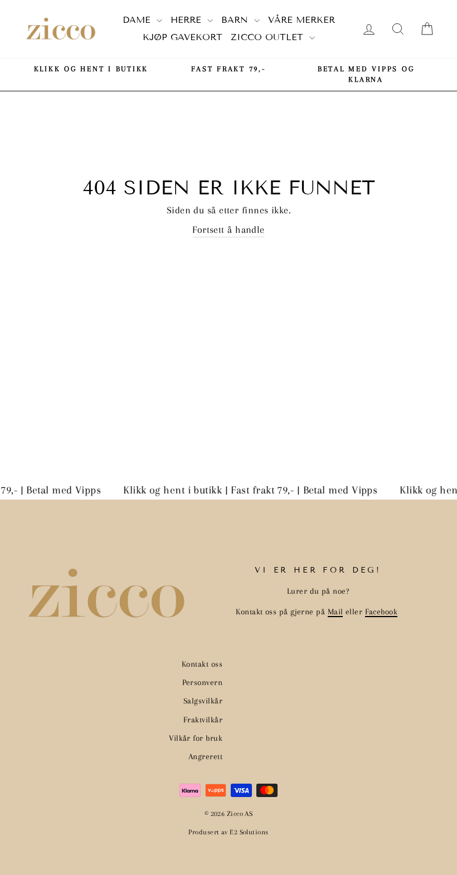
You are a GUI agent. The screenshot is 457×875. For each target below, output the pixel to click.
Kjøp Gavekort (182, 37)
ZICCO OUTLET (269, 37)
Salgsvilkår (202, 700)
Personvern (202, 682)
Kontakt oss (202, 663)
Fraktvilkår (202, 719)
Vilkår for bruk (195, 738)
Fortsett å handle (228, 229)
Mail (335, 611)
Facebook (381, 611)
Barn (236, 19)
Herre (188, 19)
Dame (138, 19)
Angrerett (205, 756)
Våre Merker (301, 19)
